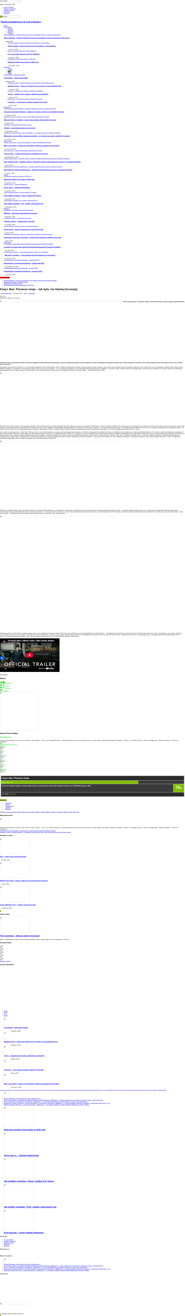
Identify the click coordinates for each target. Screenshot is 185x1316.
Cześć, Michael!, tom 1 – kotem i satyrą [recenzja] (18, 905)
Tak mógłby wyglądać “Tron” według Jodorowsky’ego (23, 204)
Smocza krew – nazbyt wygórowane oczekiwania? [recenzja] (26, 154)
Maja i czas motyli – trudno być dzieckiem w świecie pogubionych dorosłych (31, 146)
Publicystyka (7, 27)
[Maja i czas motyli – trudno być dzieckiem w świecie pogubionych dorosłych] (27, 142)
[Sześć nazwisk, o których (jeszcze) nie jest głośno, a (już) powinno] (29, 43)
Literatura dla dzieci (73, 1090)
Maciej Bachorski (6, 293)
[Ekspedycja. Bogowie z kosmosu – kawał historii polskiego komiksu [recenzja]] (28, 234)
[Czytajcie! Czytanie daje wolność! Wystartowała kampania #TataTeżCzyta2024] (28, 244)
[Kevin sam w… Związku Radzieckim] (15, 184)
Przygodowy (59, 812)
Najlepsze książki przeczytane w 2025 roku (23, 62)
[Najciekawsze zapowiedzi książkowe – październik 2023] (21, 260)
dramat (91, 1090)
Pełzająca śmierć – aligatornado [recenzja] (19, 221)
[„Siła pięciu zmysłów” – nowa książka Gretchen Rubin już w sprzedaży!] (26, 252)
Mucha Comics (65, 1090)
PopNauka (7, 107)
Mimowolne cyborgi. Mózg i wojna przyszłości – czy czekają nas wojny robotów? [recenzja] (37, 136)
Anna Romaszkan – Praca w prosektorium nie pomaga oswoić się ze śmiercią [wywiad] (30, 280)
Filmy (9, 71)
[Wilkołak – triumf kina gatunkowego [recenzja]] (18, 210)
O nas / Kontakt (8, 7)
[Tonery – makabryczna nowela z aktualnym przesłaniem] (25, 91)
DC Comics (49, 1090)
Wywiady (10, 31)
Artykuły (10, 28)
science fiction (7, 1090)
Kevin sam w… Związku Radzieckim (17, 187)
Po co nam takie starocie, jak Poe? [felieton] (24, 54)
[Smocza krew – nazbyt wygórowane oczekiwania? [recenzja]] (23, 150)
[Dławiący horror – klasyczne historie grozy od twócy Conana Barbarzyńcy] (31, 83)
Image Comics (126, 1090)
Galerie (6, 175)
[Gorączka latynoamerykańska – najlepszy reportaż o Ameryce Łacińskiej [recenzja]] (30, 108)
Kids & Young (8, 141)
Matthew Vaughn (50, 812)
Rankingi (10, 30)
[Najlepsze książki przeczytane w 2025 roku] (21, 59)
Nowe (5, 1011)
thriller (28, 1090)
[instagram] (2, 3)
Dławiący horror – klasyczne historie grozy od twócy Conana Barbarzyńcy (35, 86)
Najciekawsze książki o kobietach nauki (16, 282)
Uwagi (6, 1015)
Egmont (2, 1090)
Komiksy (10, 70)
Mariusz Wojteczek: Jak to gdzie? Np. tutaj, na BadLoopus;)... (22, 1098)
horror (12, 1090)
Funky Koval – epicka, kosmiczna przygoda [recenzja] (23, 229)
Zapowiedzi (7, 242)
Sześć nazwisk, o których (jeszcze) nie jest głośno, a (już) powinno (32, 46)
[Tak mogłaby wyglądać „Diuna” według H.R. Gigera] (20, 192)
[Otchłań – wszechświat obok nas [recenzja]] (18, 124)
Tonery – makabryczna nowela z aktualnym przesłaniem (28, 94)
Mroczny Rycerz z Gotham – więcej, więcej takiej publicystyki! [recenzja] (30, 120)
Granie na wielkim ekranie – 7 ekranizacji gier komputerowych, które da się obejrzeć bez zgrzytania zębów (35, 832)
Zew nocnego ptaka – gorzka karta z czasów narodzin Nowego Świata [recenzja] (28, 830)
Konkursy (7, 13)
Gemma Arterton (11, 812)
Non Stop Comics (34, 1090)
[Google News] (6, 3)
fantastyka (58, 1090)
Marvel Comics (42, 1090)
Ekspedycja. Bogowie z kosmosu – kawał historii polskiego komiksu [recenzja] (32, 237)
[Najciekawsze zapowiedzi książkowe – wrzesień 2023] (21, 268)
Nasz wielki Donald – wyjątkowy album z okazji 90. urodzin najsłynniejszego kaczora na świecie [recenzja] (42, 162)
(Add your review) (5, 961)
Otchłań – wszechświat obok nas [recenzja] (19, 128)
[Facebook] (1, 3)
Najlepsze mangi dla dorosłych (13, 283)
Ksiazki (10, 68)
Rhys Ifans (76, 812)
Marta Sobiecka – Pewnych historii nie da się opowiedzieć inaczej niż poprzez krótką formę (37, 38)
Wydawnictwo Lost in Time (99, 1090)
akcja (4, 812)
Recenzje (7, 67)
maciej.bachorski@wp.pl (9, 744)
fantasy (25, 1090)
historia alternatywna (23, 812)
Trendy (6, 1012)
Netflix (87, 1090)
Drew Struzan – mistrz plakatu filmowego (24, 1232)
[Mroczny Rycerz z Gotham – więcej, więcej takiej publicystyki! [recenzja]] (26, 116)
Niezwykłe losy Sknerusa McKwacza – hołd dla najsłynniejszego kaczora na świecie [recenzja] (38, 170)
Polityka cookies (9, 10)
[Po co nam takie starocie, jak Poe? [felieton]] (22, 51)
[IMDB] (5, 3)
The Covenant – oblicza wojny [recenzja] (20, 936)
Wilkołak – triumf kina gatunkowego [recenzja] (20, 213)
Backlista (6, 208)
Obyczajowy (149, 1090)
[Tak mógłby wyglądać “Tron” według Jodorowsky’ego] (20, 200)
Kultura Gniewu (136, 1090)
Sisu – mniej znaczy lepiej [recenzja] (13, 856)
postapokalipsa (109, 1090)
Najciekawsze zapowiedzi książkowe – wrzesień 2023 (23, 271)
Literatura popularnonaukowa (159, 1090)
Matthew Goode (40, 812)
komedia (32, 812)
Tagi (5, 1014)
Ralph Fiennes (68, 812)
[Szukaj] (1, 1)
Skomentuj (32, 293)
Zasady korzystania (10, 9)
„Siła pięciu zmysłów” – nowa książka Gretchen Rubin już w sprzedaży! (30, 255)
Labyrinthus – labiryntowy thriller (16, 78)
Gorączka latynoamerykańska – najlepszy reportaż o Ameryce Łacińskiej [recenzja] (34, 112)
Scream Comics (82, 1090)
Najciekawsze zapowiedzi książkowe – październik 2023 (24, 263)
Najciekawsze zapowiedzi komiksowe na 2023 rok (19, 285)
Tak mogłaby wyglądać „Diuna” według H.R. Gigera (22, 196)
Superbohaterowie (18, 1090)
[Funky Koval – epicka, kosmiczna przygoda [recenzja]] (21, 226)
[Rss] (0, 3)
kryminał (54, 1090)
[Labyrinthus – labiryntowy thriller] (14, 75)
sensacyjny (143, 1090)
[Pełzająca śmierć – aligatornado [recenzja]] (17, 218)
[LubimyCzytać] (4, 3)
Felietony (10, 33)
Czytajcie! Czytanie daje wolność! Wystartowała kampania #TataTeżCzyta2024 (32, 247)
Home (6, 25)
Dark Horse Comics (118, 1090)
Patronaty (7, 12)
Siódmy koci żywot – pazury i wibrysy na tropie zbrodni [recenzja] (24, 881)
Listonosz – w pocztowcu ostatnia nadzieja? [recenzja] (27, 102)
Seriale (10, 73)
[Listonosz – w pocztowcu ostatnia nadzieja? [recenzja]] (25, 99)
